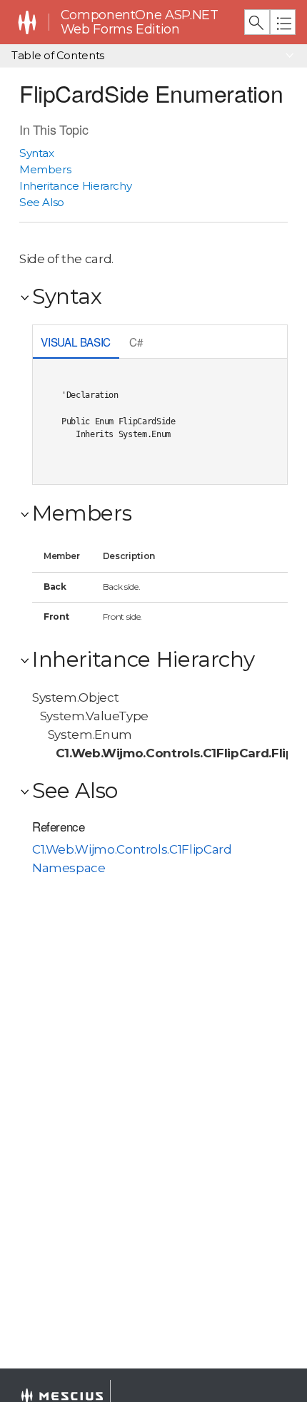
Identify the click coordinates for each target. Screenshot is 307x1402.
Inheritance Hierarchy (75, 186)
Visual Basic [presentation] (76, 341)
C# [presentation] (136, 341)
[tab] (76, 343)
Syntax (36, 153)
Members (45, 169)
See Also (41, 202)
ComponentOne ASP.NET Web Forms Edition (139, 22)
